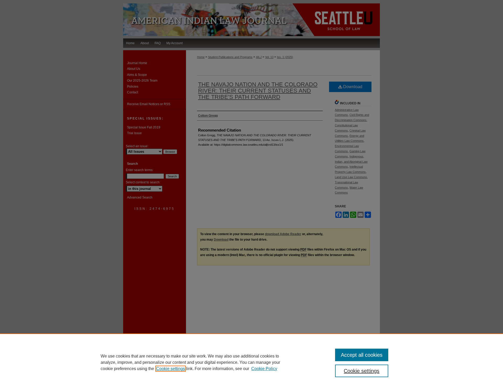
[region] (251, 362)
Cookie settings (170, 368)
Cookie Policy (264, 368)
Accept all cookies (361, 355)
